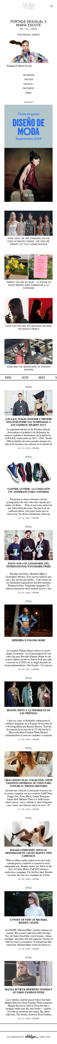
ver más (35, 448)
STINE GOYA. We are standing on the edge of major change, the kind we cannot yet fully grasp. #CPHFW (28, 242)
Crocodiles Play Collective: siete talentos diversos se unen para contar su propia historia (28, 783)
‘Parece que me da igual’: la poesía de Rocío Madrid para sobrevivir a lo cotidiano (28, 285)
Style (28, 387)
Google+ (5, 1042)
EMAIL (28, 93)
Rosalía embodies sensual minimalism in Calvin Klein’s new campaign (28, 853)
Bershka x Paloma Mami (28, 640)
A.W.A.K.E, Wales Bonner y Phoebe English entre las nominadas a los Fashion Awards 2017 (28, 422)
